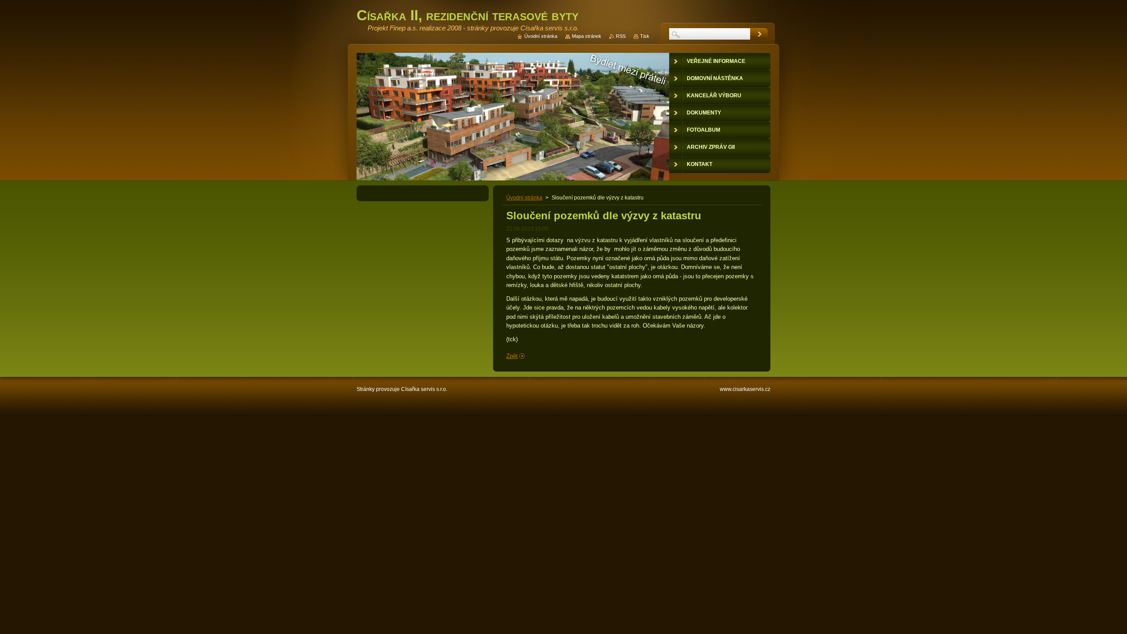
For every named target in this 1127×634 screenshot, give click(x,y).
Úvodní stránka (524, 197)
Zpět (512, 356)
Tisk (644, 36)
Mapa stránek (586, 36)
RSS (621, 36)
